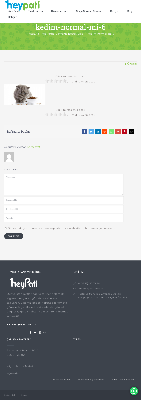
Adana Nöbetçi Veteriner (91, 379)
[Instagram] (40, 332)
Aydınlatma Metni (20, 366)
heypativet (33, 147)
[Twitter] (35, 332)
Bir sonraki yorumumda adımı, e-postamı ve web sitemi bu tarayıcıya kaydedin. (62, 228)
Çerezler (14, 373)
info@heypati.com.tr (90, 288)
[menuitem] (14, 11)
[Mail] (45, 332)
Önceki (132, 63)
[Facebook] (30, 332)
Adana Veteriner (61, 379)
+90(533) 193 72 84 (89, 283)
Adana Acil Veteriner (123, 379)
